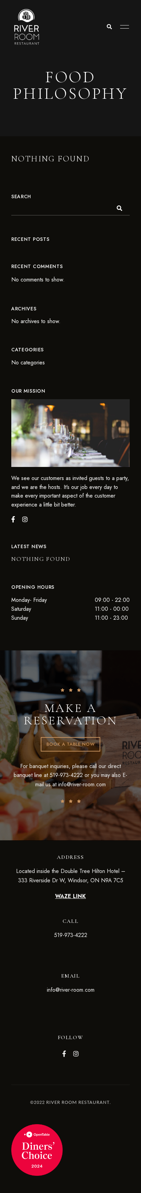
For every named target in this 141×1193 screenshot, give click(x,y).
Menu (123, 27)
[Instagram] (25, 519)
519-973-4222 (66, 775)
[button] (70, 744)
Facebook (64, 1054)
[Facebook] (13, 519)
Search (21, 196)
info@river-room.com (82, 784)
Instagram (76, 1054)
